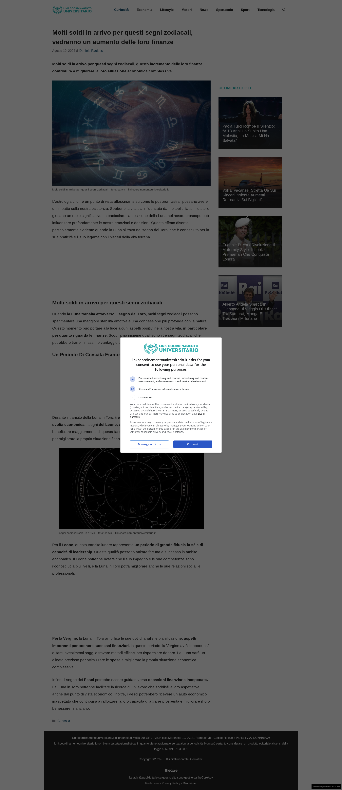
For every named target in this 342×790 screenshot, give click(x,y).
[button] (171, 397)
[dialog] (171, 395)
